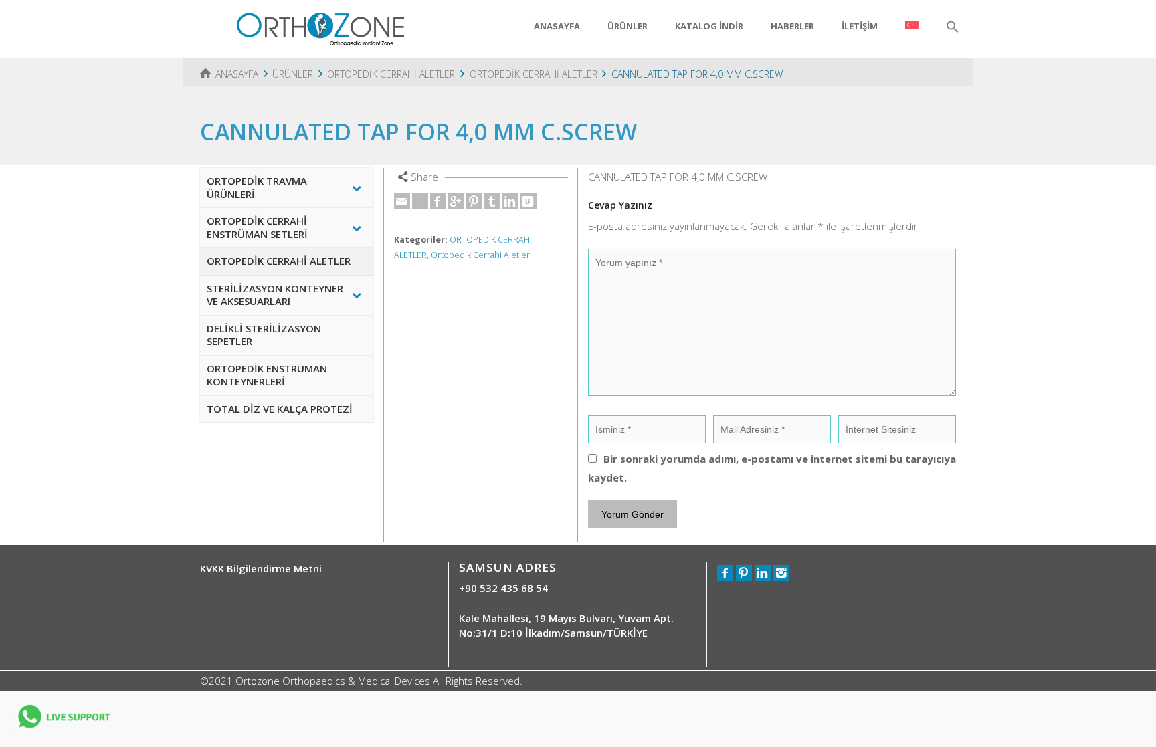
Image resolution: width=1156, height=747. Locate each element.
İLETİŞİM (860, 26)
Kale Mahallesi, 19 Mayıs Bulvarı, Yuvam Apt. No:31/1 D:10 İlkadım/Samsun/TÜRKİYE (566, 625)
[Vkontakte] (528, 201)
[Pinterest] (474, 201)
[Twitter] (420, 201)
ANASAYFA (557, 26)
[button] (953, 27)
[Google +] (456, 201)
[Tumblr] (492, 201)
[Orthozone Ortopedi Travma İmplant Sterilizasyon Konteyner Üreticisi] (320, 27)
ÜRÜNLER (627, 26)
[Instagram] (781, 573)
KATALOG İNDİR (709, 26)
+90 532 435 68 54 (503, 588)
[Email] (402, 201)
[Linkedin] (510, 201)
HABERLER (792, 26)
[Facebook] (438, 201)
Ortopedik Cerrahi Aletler (480, 255)
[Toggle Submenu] (356, 187)
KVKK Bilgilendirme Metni (261, 568)
